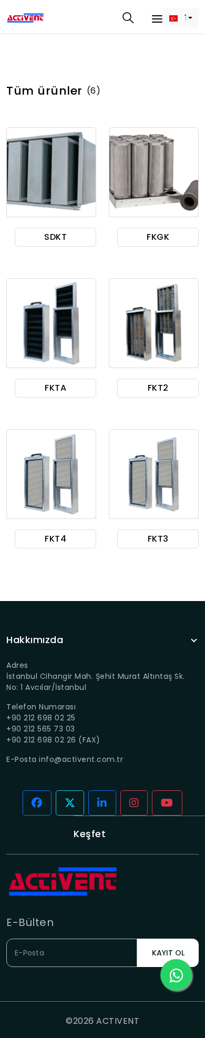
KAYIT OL (168, 953)
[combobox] (181, 17)
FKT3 (158, 539)
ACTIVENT (117, 1021)
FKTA (55, 388)
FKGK (158, 237)
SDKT (55, 237)
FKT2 (158, 388)
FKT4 (55, 539)
